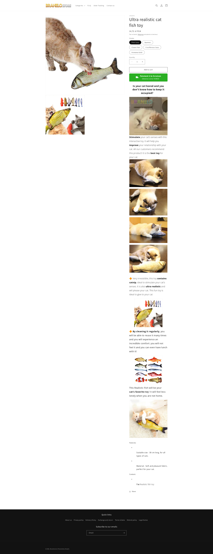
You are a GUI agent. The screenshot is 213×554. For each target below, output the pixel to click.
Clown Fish (136, 47)
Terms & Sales (120, 520)
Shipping (140, 34)
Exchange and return (105, 520)
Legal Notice (143, 520)
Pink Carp (135, 42)
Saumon (148, 42)
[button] (80, 5)
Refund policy (132, 520)
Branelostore (54, 549)
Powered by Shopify (63, 549)
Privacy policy (78, 520)
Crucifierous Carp (152, 47)
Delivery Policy (91, 520)
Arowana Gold (137, 52)
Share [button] (134, 491)
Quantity (132, 57)
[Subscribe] (123, 532)
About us (68, 520)
